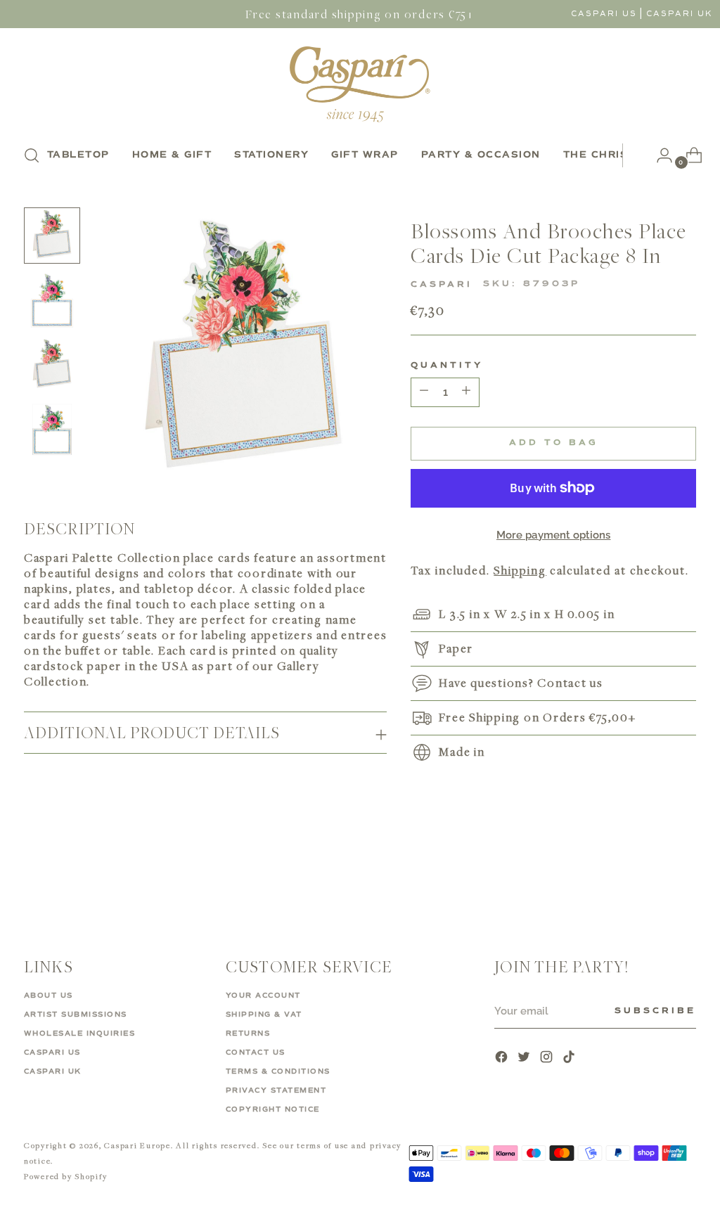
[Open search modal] (32, 155)
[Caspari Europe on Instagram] (547, 1058)
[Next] (633, 155)
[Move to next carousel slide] (684, 872)
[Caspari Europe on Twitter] (525, 1058)
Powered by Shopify (66, 1176)
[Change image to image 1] (52, 235)
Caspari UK (679, 13)
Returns (248, 1033)
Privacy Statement (276, 1090)
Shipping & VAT (264, 1014)
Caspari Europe (137, 1145)
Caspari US (604, 13)
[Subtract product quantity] (466, 392)
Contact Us (255, 1052)
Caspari (441, 285)
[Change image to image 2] (52, 300)
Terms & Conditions (278, 1071)
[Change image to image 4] (52, 429)
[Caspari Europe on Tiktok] (570, 1058)
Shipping (520, 570)
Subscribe (655, 1011)
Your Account (263, 995)
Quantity (447, 365)
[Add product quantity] (424, 392)
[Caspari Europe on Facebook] (502, 1058)
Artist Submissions (75, 1014)
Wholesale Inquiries (80, 1033)
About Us (48, 995)
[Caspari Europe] (360, 84)
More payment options (553, 535)
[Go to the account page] (659, 155)
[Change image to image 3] (52, 365)
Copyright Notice (273, 1109)
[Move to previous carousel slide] (652, 872)
